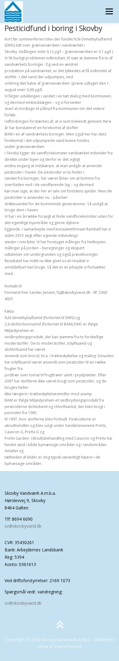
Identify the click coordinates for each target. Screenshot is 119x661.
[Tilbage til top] (59, 625)
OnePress (104, 639)
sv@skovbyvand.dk (23, 526)
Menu (109, 11)
